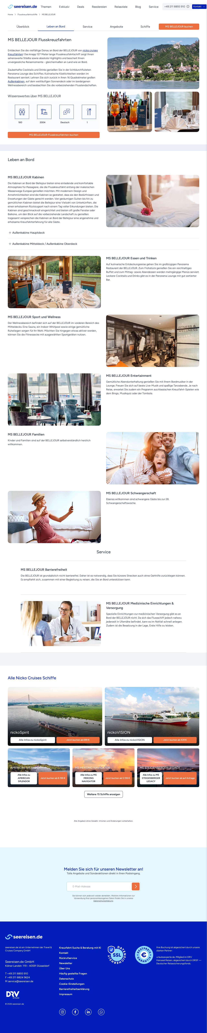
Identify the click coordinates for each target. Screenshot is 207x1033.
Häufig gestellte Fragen (73, 973)
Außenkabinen (16, 81)
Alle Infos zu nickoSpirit (33, 739)
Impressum (65, 994)
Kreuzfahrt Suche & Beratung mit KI (80, 947)
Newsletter (65, 963)
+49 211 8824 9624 (18, 977)
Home (10, 14)
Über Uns (64, 968)
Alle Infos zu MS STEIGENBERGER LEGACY (151, 778)
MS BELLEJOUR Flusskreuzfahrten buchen (53, 134)
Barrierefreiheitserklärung (74, 989)
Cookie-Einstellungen (71, 983)
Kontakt (63, 952)
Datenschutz (66, 978)
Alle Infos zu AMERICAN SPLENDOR (24, 778)
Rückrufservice (68, 958)
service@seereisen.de (20, 981)
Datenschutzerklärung (103, 901)
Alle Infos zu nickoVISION (130, 739)
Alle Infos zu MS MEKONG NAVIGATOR (88, 778)
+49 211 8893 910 (17, 973)
